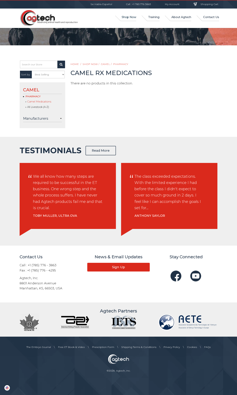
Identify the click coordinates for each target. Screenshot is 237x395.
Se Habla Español (101, 4)
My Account (172, 4)
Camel (105, 64)
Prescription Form (103, 347)
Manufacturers (35, 118)
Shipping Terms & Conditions (138, 347)
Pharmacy (120, 64)
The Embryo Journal (38, 347)
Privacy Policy (171, 347)
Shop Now (90, 64)
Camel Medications (39, 101)
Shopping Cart (209, 4)
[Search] (61, 64)
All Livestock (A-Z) (38, 107)
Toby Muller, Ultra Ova (55, 216)
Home (74, 64)
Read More (101, 151)
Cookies (192, 347)
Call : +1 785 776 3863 (138, 4)
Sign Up (118, 267)
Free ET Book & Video (71, 347)
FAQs (207, 347)
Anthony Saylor (149, 216)
